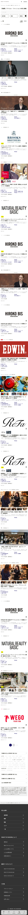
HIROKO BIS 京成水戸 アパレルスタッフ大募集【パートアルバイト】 (14, 620)
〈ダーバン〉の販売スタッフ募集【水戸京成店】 (13, 78)
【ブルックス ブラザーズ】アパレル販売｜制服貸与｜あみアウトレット (14, 146)
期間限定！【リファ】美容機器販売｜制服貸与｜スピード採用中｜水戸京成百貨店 (13, 474)
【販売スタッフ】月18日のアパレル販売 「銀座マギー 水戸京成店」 (14, 289)
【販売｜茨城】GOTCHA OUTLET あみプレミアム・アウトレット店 (13, 547)
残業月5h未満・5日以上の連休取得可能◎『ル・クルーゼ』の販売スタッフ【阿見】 (13, 397)
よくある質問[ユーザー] (9, 849)
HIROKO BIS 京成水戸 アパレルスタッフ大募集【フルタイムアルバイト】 (14, 324)
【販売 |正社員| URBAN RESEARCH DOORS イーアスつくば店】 (13, 693)
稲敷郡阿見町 (3, 768)
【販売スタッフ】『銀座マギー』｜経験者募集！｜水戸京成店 (13, 112)
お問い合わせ (6, 899)
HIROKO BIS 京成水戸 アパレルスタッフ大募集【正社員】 (14, 254)
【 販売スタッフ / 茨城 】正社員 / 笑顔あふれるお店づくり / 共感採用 (14, 185)
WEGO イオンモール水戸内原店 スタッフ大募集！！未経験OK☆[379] (12, 728)
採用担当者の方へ (7, 856)
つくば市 (13, 759)
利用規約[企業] (7, 895)
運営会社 (6, 842)
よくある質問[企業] (8, 852)
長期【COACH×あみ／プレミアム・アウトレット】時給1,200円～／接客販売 (13, 585)
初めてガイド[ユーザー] (9, 845)
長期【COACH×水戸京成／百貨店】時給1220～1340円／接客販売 (14, 512)
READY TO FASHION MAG (9, 868)
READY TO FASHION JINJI (9, 872)
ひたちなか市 (19, 759)
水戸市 (2, 756)
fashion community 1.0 (9, 875)
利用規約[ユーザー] (8, 892)
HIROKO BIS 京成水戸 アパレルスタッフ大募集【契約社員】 (14, 43)
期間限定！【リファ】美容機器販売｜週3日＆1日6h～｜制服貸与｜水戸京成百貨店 (14, 435)
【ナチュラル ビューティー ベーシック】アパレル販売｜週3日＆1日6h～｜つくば (14, 655)
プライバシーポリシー (8, 888)
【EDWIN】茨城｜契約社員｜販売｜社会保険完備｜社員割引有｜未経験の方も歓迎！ (14, 359)
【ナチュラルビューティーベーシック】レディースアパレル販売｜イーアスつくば (13, 220)
